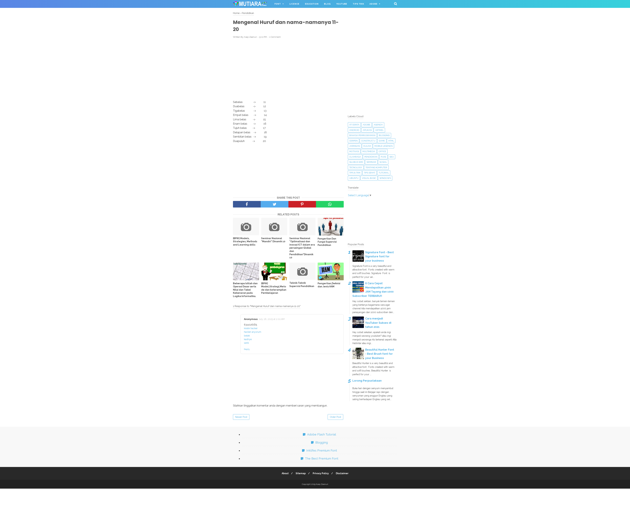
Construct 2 (368, 140)
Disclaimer (342, 473)
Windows (385, 178)
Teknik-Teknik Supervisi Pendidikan (301, 284)
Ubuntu (353, 178)
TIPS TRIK (358, 4)
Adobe (366, 124)
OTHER (240, 12)
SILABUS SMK (356, 162)
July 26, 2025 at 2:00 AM (271, 319)
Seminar (371, 162)
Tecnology (355, 167)
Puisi (383, 157)
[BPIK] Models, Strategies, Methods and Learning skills (245, 241)
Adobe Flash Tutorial (321, 434)
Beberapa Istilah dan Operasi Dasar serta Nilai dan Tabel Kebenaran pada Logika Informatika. (245, 289)
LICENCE (294, 4)
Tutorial (384, 172)
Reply (247, 349)
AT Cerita (354, 124)
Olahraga (355, 157)
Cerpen (353, 140)
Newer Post (241, 417)
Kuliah (367, 146)
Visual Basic (369, 178)
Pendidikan (370, 157)
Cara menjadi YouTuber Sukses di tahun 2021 (378, 322)
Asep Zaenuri (322, 484)
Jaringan (354, 146)
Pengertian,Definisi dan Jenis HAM (329, 285)
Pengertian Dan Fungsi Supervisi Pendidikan (327, 241)
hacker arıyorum (252, 332)
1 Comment (275, 37)
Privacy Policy (321, 473)
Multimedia (368, 151)
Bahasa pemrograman (362, 135)
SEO (391, 157)
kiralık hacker (251, 328)
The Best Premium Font (321, 458)
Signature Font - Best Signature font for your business (379, 256)
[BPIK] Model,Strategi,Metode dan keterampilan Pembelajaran (273, 288)
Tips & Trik (354, 172)
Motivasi (354, 151)
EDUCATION (311, 4)
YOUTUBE (341, 4)
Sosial (383, 162)
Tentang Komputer (376, 167)
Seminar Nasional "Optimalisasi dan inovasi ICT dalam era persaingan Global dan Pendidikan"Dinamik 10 (302, 248)
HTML (391, 140)
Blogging (384, 135)
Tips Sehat (369, 172)
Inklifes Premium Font (321, 450)
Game (382, 140)
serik (246, 343)
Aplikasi (367, 130)
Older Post (335, 417)
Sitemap (301, 473)
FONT (277, 4)
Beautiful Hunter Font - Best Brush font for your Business (379, 354)
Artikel (379, 130)
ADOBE (373, 4)
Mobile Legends (383, 146)
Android (354, 130)
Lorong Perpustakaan (367, 380)
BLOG (327, 4)
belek (247, 335)
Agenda (378, 124)
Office (382, 151)
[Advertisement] (288, 65)
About (285, 473)
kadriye (248, 339)
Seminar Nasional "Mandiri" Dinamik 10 (273, 240)
